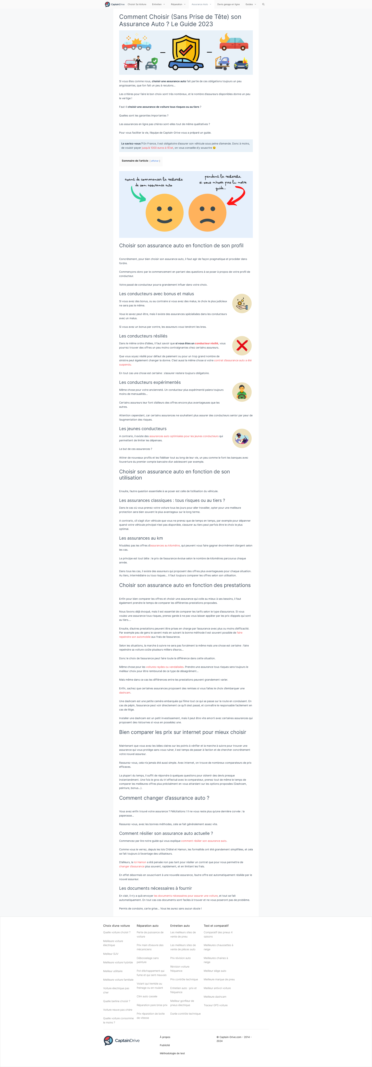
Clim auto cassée (147, 996)
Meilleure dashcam (215, 996)
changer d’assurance (131, 866)
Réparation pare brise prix (152, 1005)
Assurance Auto (200, 4)
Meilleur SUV (110, 953)
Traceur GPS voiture (216, 1005)
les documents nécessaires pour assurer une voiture (186, 895)
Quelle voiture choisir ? (116, 932)
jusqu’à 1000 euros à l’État (157, 147)
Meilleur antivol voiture (217, 988)
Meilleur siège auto (215, 970)
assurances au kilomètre (165, 545)
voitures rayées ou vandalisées (165, 666)
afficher (155, 161)
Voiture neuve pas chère (118, 1009)
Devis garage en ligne (228, 4)
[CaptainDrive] (115, 4)
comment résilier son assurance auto (203, 840)
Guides (249, 4)
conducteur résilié (206, 343)
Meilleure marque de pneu (219, 979)
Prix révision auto (180, 958)
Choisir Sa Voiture (137, 4)
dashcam (124, 692)
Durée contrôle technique (185, 1013)
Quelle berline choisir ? (116, 1001)
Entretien (157, 4)
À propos (165, 1037)
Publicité (165, 1045)
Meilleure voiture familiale (118, 979)
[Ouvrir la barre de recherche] (263, 4)
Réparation (176, 4)
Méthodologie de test (172, 1053)
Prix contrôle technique (184, 979)
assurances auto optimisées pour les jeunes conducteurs (184, 436)
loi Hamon (140, 862)
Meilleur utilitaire (112, 971)
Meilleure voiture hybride (118, 962)
